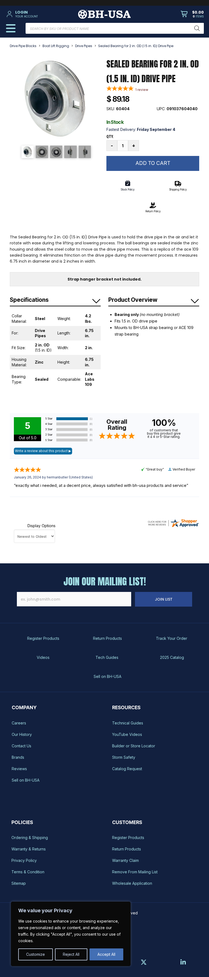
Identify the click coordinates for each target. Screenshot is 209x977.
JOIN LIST (164, 599)
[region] (71, 934)
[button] (37, 14)
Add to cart (153, 163)
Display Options (41, 525)
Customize (35, 954)
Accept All (106, 954)
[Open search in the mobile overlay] (115, 28)
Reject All (71, 954)
